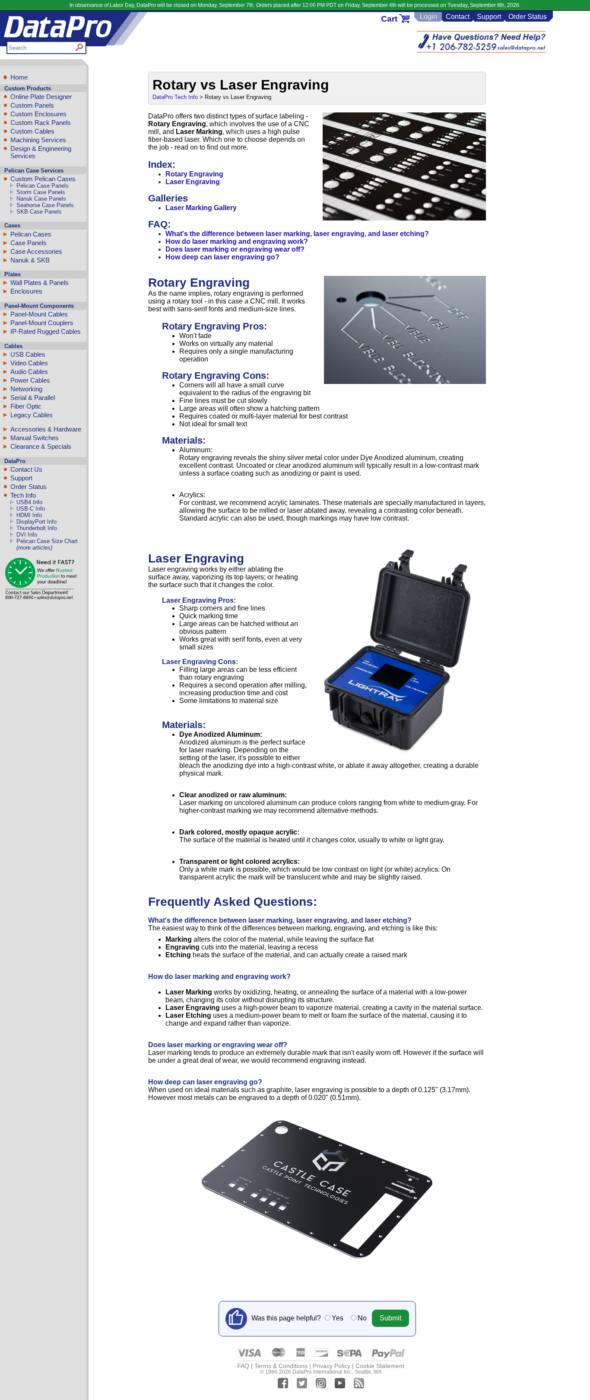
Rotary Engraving (194, 174)
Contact (457, 16)
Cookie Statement (379, 1365)
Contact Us (26, 469)
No (362, 1318)
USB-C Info (30, 508)
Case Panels (28, 242)
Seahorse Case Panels (45, 205)
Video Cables (29, 363)
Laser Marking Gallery (201, 207)
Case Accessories (36, 251)
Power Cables (30, 380)
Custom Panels (32, 105)
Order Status (527, 16)
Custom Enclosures (38, 114)
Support (489, 16)
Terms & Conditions (281, 1365)
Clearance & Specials (40, 446)
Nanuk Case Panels (41, 198)
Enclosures (26, 291)
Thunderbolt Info (36, 528)
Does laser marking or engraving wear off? (235, 249)
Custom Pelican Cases (43, 178)
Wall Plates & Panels (39, 282)
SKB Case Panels (39, 211)
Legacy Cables (31, 415)
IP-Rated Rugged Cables (45, 331)
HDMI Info (29, 515)
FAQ (243, 1365)
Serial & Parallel (32, 397)
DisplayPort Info (36, 521)
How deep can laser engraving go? (222, 257)
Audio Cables (29, 371)
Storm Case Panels (40, 192)
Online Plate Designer (41, 96)
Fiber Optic (25, 406)
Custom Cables (32, 131)
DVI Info (26, 534)
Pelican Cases (30, 234)
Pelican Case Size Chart (47, 541)
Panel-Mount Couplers (41, 322)
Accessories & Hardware (45, 429)
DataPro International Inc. (322, 1371)
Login (428, 16)
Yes (337, 1318)
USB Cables (27, 354)
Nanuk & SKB (30, 260)
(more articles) (34, 547)
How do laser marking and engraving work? (236, 241)
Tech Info (23, 495)
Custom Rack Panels (40, 122)
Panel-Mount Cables (39, 314)
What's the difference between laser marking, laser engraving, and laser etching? (297, 233)
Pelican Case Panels (42, 185)
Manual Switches (34, 437)
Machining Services (38, 140)
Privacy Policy (331, 1365)
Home (19, 77)
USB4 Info (29, 502)
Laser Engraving (192, 181)
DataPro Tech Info (175, 97)
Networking (26, 389)
